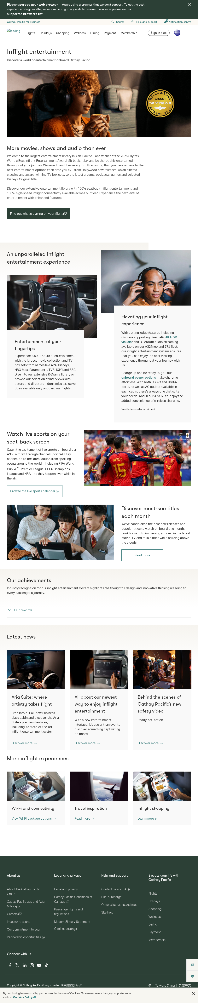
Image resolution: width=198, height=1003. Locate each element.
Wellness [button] (80, 33)
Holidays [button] (46, 33)
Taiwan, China (165, 985)
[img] (189, 4)
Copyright (13, 985)
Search (120, 21)
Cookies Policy (23, 997)
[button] (24, 743)
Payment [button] (110, 33)
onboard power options (138, 377)
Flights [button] (30, 33)
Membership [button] (129, 33)
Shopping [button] (62, 33)
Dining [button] (94, 33)
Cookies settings (65, 929)
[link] (137, 458)
